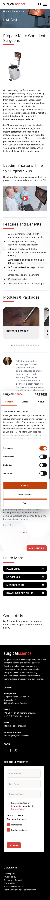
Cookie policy (9, 873)
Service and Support (13, 880)
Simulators (17, 11)
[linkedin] (5, 750)
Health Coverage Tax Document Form (20, 890)
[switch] (43, 457)
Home (6, 11)
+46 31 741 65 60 (11, 713)
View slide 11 (36, 345)
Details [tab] (25, 402)
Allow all (25, 485)
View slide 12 (38, 345)
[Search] (40, 4)
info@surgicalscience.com (15, 726)
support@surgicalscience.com (17, 735)
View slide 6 (24, 345)
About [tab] (41, 402)
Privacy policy (10, 877)
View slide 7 (26, 345)
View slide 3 (16, 345)
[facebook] (10, 750)
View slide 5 (21, 345)
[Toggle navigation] (45, 4)
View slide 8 (28, 345)
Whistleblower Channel (13, 886)
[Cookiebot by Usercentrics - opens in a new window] (35, 394)
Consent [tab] (9, 402)
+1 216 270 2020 (13, 716)
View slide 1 (12, 345)
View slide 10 (33, 345)
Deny (25, 503)
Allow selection (25, 494)
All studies (36, 548)
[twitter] (15, 750)
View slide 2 (14, 345)
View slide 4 (19, 345)
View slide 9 (31, 345)
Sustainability (9, 883)
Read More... (9, 525)
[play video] (25, 198)
